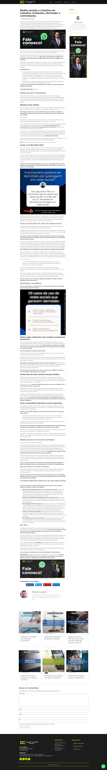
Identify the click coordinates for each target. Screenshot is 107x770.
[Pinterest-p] (29, 759)
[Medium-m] (20, 759)
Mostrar (35, 89)
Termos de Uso (76, 749)
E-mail (21, 714)
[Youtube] (26, 759)
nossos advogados (54, 554)
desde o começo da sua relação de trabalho (46, 232)
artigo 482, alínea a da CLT (27, 380)
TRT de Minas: (27, 259)
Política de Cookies (77, 746)
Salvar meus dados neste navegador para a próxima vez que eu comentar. (37, 724)
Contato (74, 2)
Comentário (22, 693)
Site (20, 719)
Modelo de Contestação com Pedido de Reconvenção (28, 638)
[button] (30, 584)
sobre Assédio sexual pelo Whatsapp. (46, 142)
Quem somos (58, 2)
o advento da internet (28, 51)
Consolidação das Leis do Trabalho (30, 147)
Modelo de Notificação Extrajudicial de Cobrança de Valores (29, 677)
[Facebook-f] (23, 759)
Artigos (66, 2)
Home (51, 2)
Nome (20, 709)
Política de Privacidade (78, 743)
